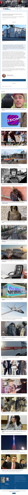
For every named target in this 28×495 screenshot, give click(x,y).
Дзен (15, 489)
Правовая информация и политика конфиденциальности (20, 481)
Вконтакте (18, 489)
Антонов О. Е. (6, 487)
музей (8, 86)
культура (3, 86)
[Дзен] (16, 9)
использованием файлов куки (17, 490)
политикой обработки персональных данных (17, 491)
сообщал (6, 45)
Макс (16, 489)
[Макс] (17, 9)
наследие (10, 86)
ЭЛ (24, 479)
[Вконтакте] (19, 9)
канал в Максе (12, 80)
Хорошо (14, 493)
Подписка (15, 488)
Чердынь (6, 86)
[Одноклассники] (21, 9)
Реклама (15, 487)
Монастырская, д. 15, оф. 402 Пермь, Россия (4, 488)
